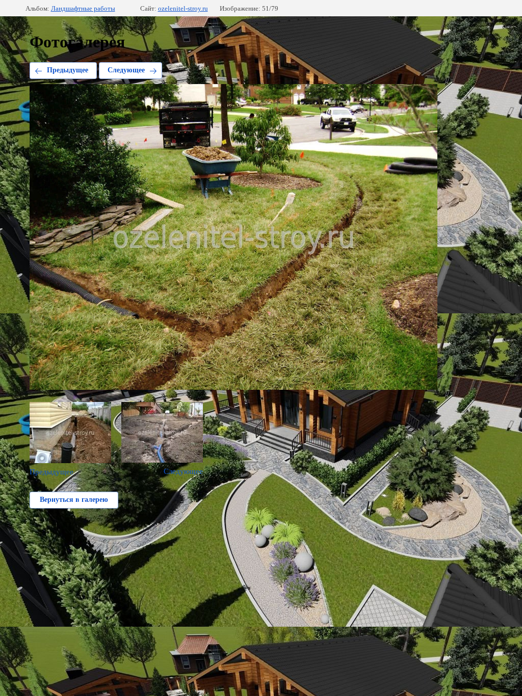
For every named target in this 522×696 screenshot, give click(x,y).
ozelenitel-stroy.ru (183, 8)
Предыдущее (67, 70)
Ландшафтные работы (83, 8)
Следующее (126, 70)
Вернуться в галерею (74, 499)
